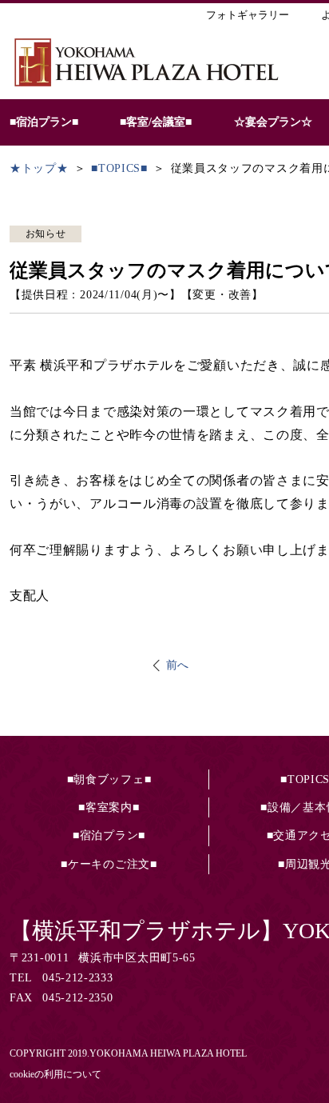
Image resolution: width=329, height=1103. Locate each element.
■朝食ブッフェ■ (109, 779)
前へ (177, 665)
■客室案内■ (108, 807)
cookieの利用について (55, 1074)
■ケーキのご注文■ (109, 864)
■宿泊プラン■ (109, 835)
